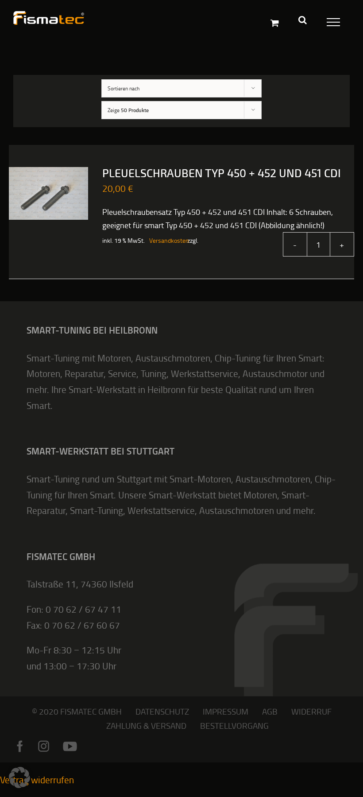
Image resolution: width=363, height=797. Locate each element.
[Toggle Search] (302, 20)
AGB (270, 711)
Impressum (225, 711)
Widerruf (311, 711)
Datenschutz (162, 711)
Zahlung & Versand (146, 725)
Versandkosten (163, 240)
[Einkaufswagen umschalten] (274, 22)
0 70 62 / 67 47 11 (83, 609)
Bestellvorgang (234, 725)
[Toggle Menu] (332, 20)
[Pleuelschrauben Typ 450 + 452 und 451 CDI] (48, 193)
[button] (19, 777)
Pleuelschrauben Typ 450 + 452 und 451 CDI (221, 173)
